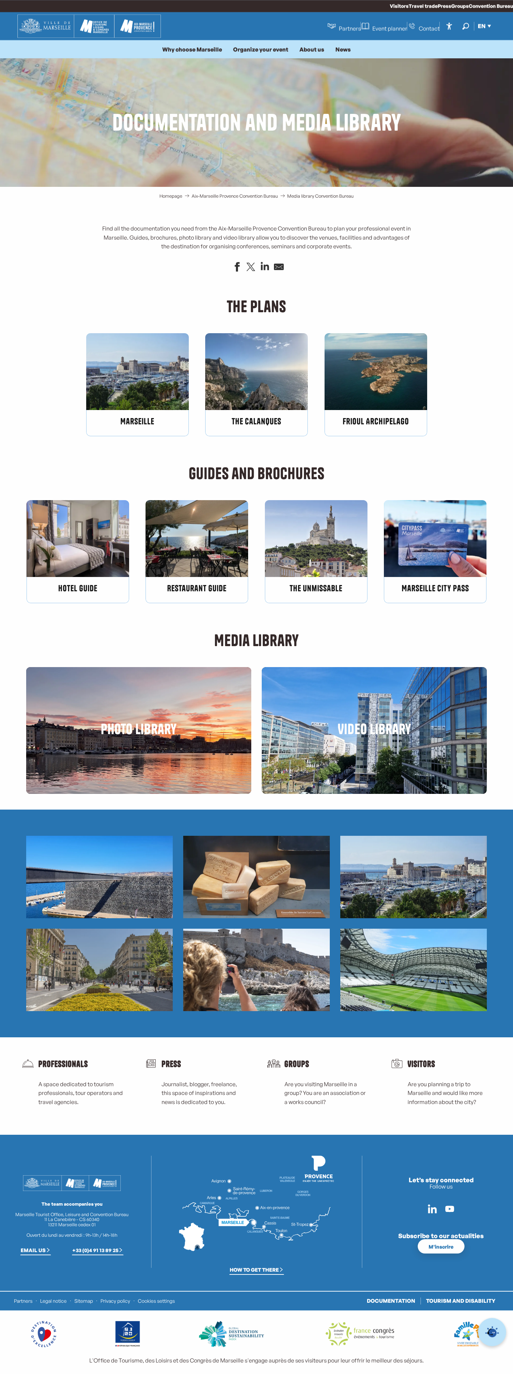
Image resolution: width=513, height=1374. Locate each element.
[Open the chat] (492, 1332)
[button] (465, 26)
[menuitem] (89, 26)
